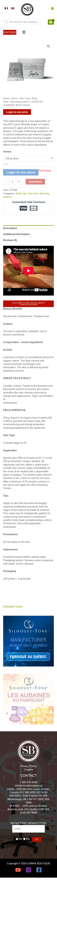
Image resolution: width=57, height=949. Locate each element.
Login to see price (17, 112)
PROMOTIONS (13, 606)
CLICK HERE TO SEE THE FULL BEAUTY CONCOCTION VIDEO (28, 303)
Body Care (21, 193)
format (7, 151)
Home (6, 98)
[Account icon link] (52, 8)
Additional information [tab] (16, 234)
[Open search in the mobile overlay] (22, 22)
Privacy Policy (29, 766)
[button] (9, 32)
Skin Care (25, 98)
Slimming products (19, 101)
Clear (6, 164)
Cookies (28, 769)
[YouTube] (18, 870)
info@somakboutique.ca (28, 785)
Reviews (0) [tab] (10, 240)
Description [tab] (10, 228)
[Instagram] (28, 870)
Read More (35, 181)
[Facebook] (39, 870)
